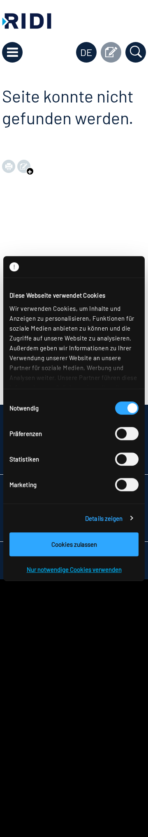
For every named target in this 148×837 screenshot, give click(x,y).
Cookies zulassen (74, 544)
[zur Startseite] (26, 20)
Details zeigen (104, 518)
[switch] (127, 433)
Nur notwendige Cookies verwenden (74, 569)
